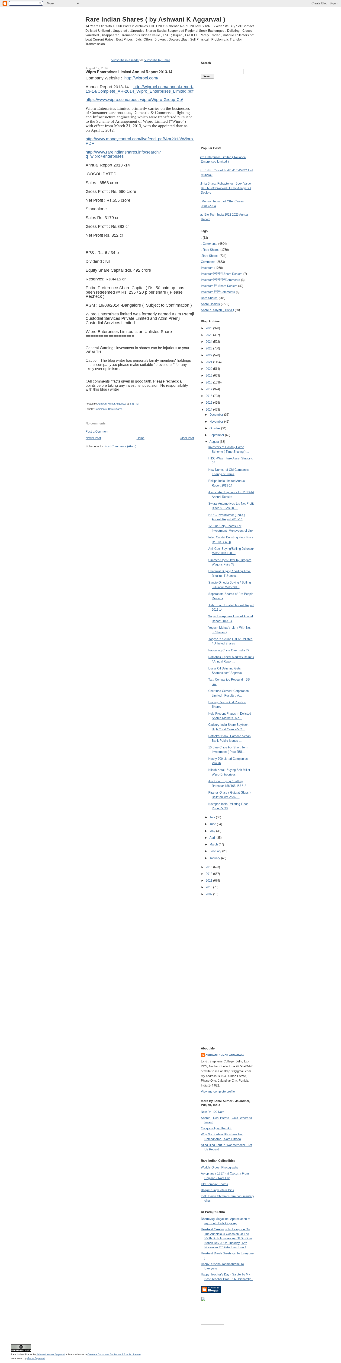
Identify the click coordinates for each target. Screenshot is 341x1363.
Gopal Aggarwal (36, 1358)
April (212, 837)
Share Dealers (210, 304)
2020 (209, 369)
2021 (209, 362)
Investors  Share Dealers (221, 274)
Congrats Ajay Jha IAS (216, 1128)
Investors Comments (220, 280)
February (215, 851)
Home (141, 438)
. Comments (209, 243)
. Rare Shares (210, 249)
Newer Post (93, 438)
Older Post (187, 438)
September (217, 435)
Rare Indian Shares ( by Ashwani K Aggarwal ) (155, 19)
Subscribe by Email (157, 60)
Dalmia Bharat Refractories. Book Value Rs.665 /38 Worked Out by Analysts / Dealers (224, 188)
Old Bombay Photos (214, 1184)
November (216, 421)
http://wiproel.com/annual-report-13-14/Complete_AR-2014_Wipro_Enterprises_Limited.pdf (139, 89)
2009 (209, 894)
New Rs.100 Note (212, 1112)
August (214, 441)
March (214, 844)
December (216, 414)
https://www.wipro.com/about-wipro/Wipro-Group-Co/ (134, 99)
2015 (209, 402)
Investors (207, 268)
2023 (209, 348)
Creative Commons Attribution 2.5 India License (114, 1354)
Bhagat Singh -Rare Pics (217, 1190)
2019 (209, 375)
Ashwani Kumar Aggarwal (225, 1055)
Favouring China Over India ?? (228, 650)
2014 (209, 409)
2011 (209, 880)
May (212, 831)
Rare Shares (115, 409)
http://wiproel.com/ (141, 78)
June (213, 824)
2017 (209, 389)
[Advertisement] (140, 457)
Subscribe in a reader (125, 60)
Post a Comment (97, 431)
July (212, 817)
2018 (209, 382)
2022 (209, 355)
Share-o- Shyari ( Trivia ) (217, 310)
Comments (100, 409)
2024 (209, 341)
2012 (209, 874)
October (215, 428)
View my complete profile (218, 1091)
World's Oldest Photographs (219, 1167)
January (215, 858)
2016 (209, 396)
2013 (209, 867)
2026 (209, 328)
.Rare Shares (210, 256)
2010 (209, 887)
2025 (209, 335)
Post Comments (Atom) (120, 446)
